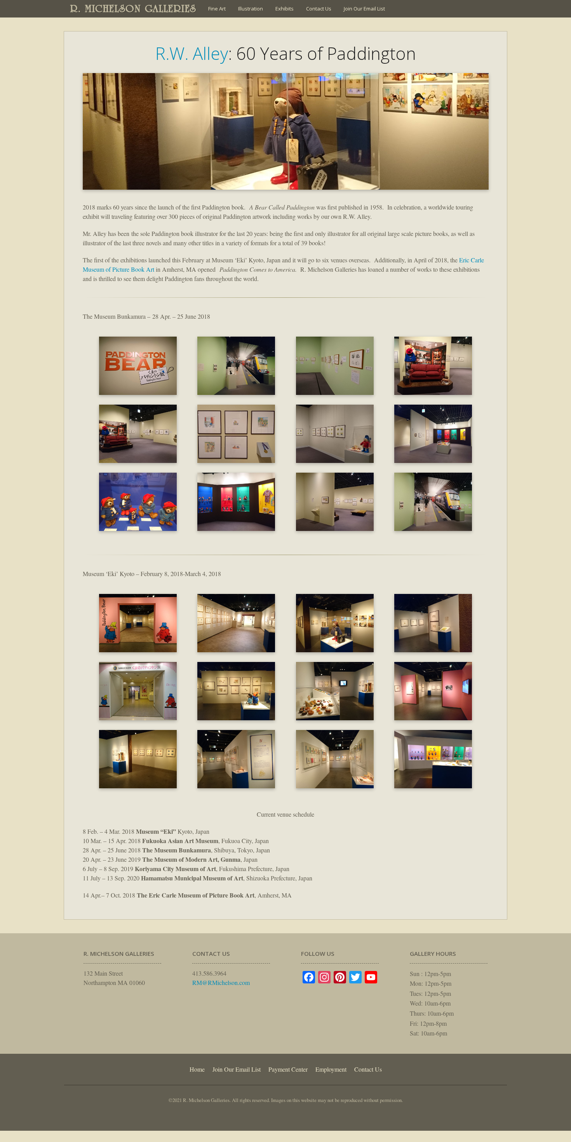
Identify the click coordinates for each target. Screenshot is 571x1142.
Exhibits (284, 8)
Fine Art (217, 8)
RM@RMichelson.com (221, 982)
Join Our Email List (364, 8)
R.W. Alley (191, 53)
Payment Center (288, 1069)
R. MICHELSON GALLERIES (133, 8)
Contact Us (318, 8)
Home (197, 1069)
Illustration (250, 8)
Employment (330, 1069)
